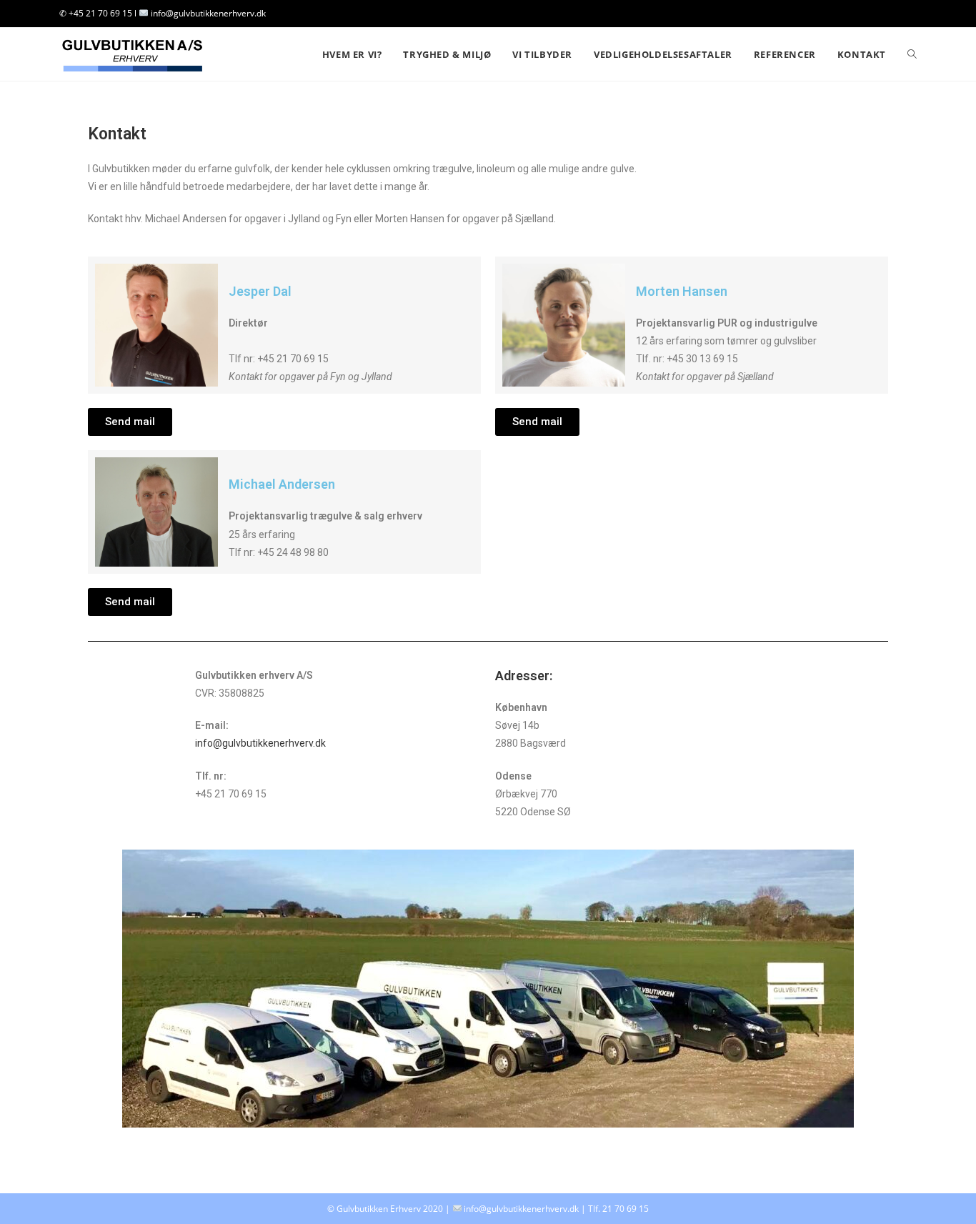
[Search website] (912, 54)
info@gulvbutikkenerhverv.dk (261, 743)
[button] (130, 422)
